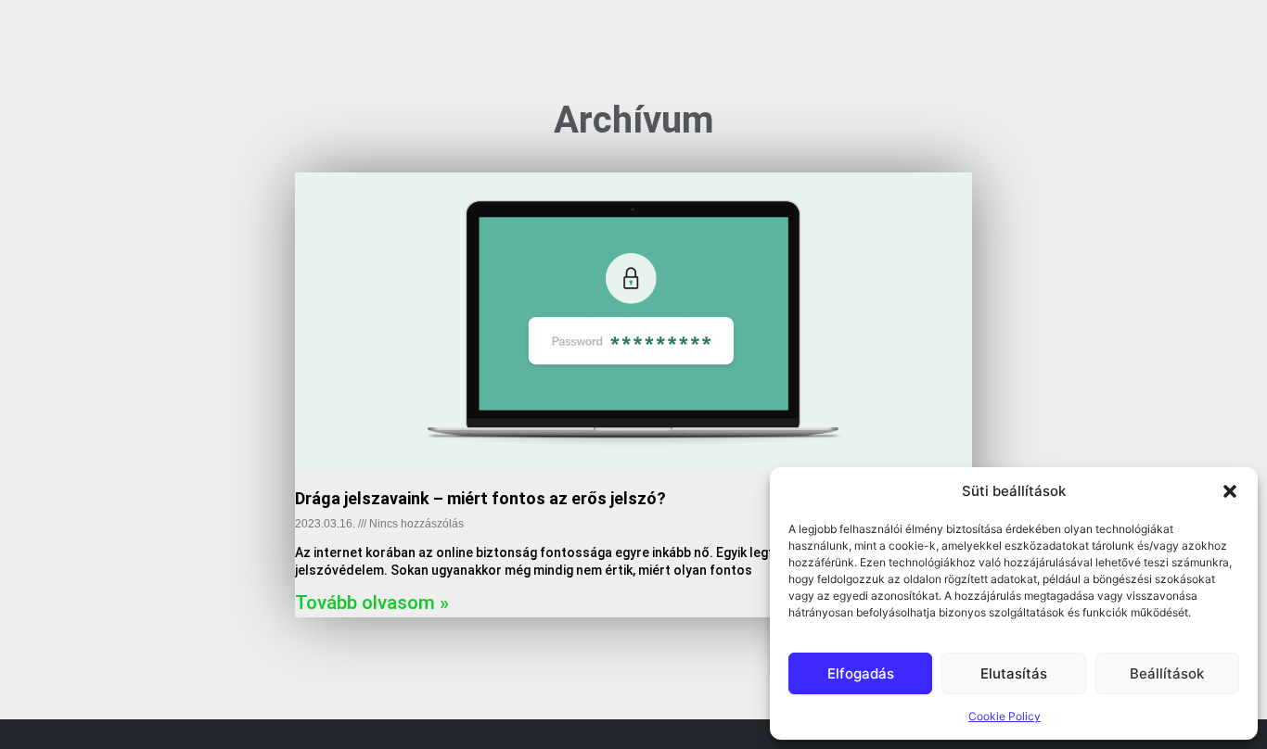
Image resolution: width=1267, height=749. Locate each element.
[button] (1230, 491)
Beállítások (1167, 673)
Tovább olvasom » (372, 602)
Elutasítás (1013, 673)
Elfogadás (860, 673)
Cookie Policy (1004, 716)
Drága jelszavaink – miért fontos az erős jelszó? (480, 498)
